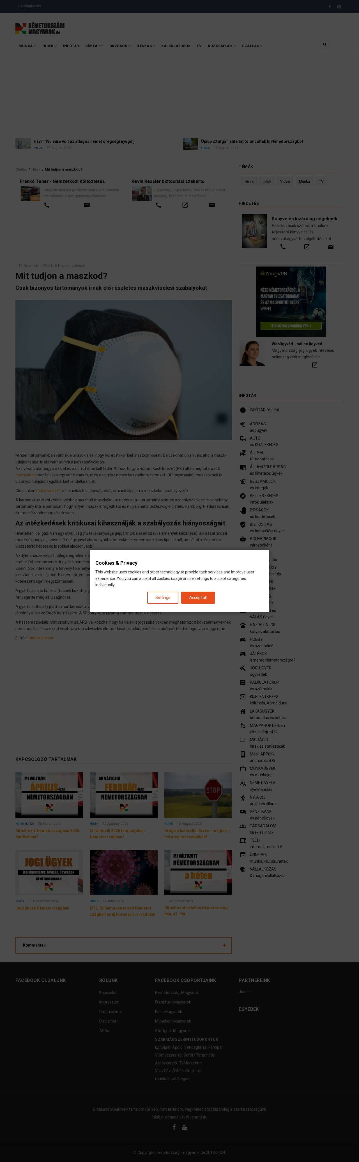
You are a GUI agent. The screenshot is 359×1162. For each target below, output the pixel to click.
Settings (162, 597)
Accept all (198, 597)
